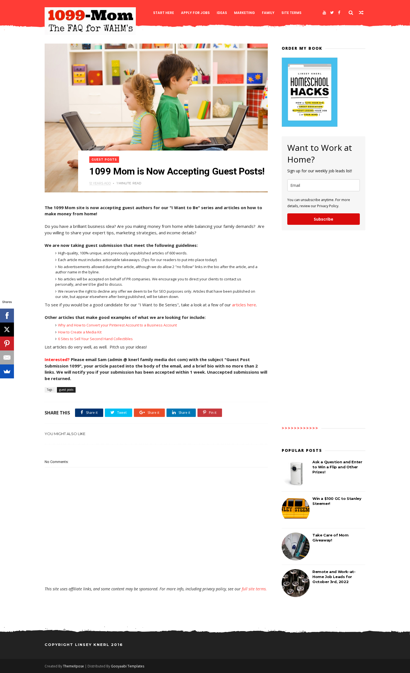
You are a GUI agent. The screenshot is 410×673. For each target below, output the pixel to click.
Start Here (163, 12)
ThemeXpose (73, 666)
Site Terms (291, 12)
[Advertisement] (156, 570)
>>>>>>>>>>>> (300, 428)
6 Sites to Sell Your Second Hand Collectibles (95, 338)
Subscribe (323, 219)
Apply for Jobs (195, 12)
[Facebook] (339, 12)
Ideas (222, 12)
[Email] (7, 357)
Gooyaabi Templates (127, 666)
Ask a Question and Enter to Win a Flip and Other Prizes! (337, 467)
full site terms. (254, 588)
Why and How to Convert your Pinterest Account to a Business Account (117, 325)
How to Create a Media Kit (80, 332)
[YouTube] (324, 12)
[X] (7, 329)
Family (268, 12)
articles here (244, 304)
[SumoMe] (7, 371)
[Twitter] (332, 12)
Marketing (244, 12)
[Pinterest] (7, 343)
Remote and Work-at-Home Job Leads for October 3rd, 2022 (333, 576)
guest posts (104, 159)
